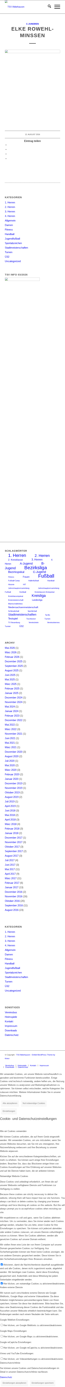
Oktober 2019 (12, 792)
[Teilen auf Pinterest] (9, 154)
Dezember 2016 (13, 891)
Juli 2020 (9, 760)
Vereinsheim (33, 622)
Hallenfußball (33, 581)
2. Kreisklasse (15, 560)
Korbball (23, 592)
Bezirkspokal (16, 572)
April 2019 (10, 806)
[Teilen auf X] (9, 149)
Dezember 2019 (13, 783)
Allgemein (10, 220)
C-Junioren (32, 24)
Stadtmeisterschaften (16, 247)
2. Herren (10, 207)
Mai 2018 (10, 815)
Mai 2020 (10, 765)
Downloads (11, 1030)
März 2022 (10, 729)
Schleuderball (13, 611)
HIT (24, 584)
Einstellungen (9, 1111)
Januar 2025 (11, 693)
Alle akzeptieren (10, 1103)
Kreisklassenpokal (15, 596)
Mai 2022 (10, 724)
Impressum (11, 1025)
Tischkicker (31, 619)
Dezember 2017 (13, 837)
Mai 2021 (10, 742)
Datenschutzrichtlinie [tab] (10, 1363)
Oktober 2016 (12, 900)
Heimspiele (11, 1016)
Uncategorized (13, 261)
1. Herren (10, 202)
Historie (11, 584)
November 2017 (13, 842)
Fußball (46, 576)
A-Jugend (26, 563)
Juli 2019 (9, 801)
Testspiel (13, 618)
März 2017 (10, 878)
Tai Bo (47, 615)
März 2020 (10, 769)
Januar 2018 (11, 833)
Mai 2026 (10, 647)
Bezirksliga (35, 567)
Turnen (8, 252)
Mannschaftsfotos (15, 604)
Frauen (26, 577)
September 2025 (14, 665)
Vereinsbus (11, 1012)
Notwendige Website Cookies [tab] (14, 1176)
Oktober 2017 (12, 846)
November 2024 (13, 702)
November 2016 (13, 896)
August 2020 (11, 756)
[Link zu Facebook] (57, 1061)
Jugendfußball (12, 238)
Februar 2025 (12, 688)
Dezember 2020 (13, 751)
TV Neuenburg (14, 622)
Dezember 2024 (13, 697)
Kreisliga (39, 595)
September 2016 (14, 905)
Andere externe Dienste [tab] (11, 1287)
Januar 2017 (11, 887)
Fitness (9, 229)
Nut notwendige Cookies (34, 1103)
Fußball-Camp (14, 581)
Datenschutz (12, 1035)
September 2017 (14, 851)
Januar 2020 (11, 778)
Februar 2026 (12, 656)
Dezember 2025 (13, 661)
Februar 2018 (12, 828)
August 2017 (11, 855)
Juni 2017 (10, 864)
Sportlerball (32, 611)
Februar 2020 (12, 774)
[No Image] (32, 87)
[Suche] (47, 7)
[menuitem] (47, 7)
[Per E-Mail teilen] (9, 158)
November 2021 (13, 733)
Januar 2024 (11, 711)
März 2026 (10, 652)
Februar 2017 (12, 882)
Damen (9, 225)
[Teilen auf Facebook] (9, 145)
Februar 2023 (12, 715)
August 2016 (11, 909)
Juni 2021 (10, 738)
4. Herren (10, 216)
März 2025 (10, 684)
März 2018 (10, 824)
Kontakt (9, 1021)
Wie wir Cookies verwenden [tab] (13, 1131)
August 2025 (11, 670)
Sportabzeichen (13, 243)
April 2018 (10, 819)
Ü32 (7, 256)
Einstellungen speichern (43, 1383)
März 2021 (10, 747)
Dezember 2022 (13, 720)
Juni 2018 (10, 810)
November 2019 (13, 787)
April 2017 (10, 873)
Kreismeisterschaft (15, 600)
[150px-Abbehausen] (27, 7)
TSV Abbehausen (23, 1055)
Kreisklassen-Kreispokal (44, 592)
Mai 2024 (10, 706)
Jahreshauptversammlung (18, 588)
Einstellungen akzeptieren (14, 1383)
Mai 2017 (10, 869)
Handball (9, 234)
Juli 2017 (9, 860)
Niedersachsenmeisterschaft (23, 607)
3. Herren (10, 211)
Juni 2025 (10, 674)
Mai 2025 (10, 679)
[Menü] (55, 7)
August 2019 (11, 797)
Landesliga (37, 600)
